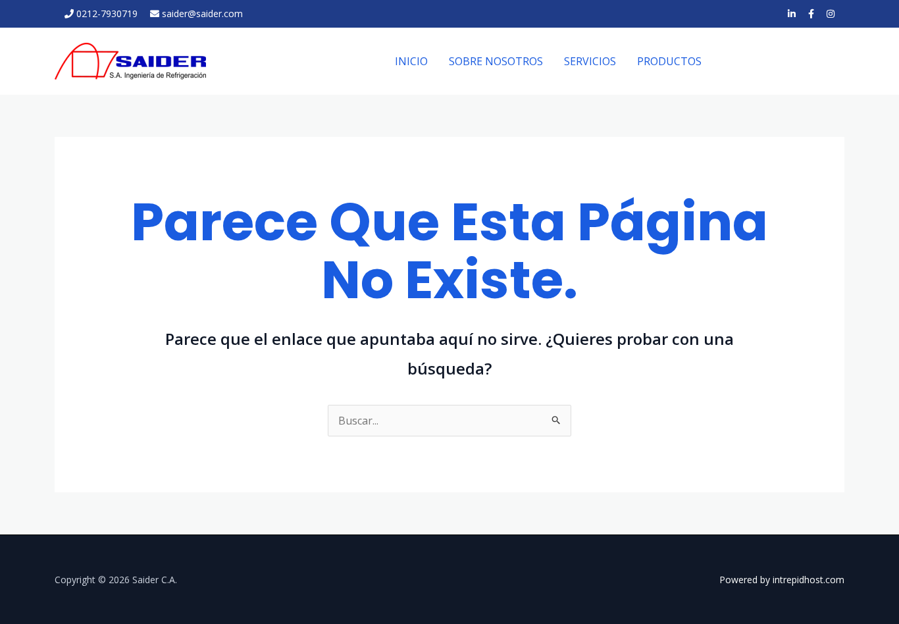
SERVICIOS (590, 61)
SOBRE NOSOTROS (496, 61)
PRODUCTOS (669, 61)
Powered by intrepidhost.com (781, 579)
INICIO (411, 61)
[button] (784, 61)
